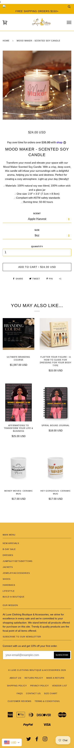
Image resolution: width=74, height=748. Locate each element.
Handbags (9, 585)
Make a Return (55, 678)
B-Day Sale (9, 549)
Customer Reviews (19, 701)
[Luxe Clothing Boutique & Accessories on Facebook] (36, 740)
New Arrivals (11, 543)
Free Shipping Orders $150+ (37, 11)
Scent (37, 213)
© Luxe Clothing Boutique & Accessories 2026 (37, 670)
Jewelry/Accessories (16, 573)
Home (6, 41)
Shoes (6, 579)
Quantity (37, 246)
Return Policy (34, 678)
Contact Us (33, 693)
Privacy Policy (39, 686)
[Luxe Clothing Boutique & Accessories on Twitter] (28, 740)
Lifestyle (9, 591)
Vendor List (59, 686)
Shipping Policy (17, 686)
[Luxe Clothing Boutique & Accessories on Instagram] (45, 740)
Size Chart (50, 693)
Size (37, 230)
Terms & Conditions (47, 701)
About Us (15, 678)
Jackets (8, 567)
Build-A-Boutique (13, 597)
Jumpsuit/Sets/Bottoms (17, 561)
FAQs (20, 693)
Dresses (8, 555)
